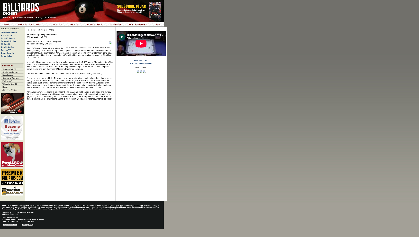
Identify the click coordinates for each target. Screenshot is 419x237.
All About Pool (94, 24)
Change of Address (10, 78)
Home (6, 24)
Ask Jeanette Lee (8, 35)
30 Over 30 (5, 44)
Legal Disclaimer (10, 225)
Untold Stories (7, 47)
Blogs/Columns (8, 38)
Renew (5, 87)
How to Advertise (9, 90)
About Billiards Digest (30, 24)
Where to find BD (9, 84)
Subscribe (7, 65)
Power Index (6, 56)
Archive (74, 24)
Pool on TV (6, 50)
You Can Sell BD (9, 69)
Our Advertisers (137, 24)
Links (157, 24)
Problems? (7, 81)
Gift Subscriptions (10, 72)
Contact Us (56, 24)
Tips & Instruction (9, 32)
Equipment (115, 24)
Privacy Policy (27, 225)
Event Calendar (7, 53)
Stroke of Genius (8, 41)
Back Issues (7, 75)
